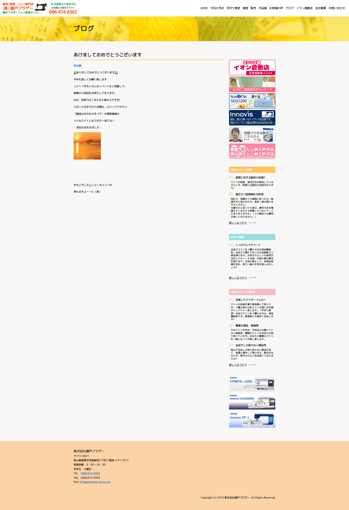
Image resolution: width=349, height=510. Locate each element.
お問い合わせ (337, 8)
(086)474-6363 (90, 473)
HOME (204, 8)
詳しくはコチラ (238, 223)
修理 (245, 8)
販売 (253, 8)
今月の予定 (217, 8)
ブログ (290, 8)
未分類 (77, 65)
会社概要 (320, 8)
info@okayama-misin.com (95, 482)
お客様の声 (276, 8)
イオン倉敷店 (304, 8)
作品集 (263, 8)
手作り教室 (233, 8)
